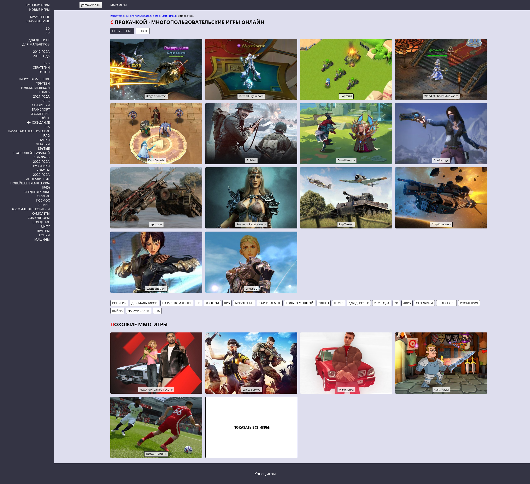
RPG (47, 63)
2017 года (41, 51)
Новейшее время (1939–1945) (30, 185)
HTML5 (44, 92)
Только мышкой (35, 88)
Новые (142, 31)
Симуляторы (39, 218)
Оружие (43, 196)
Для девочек (39, 40)
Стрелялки (41, 105)
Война (44, 118)
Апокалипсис (38, 179)
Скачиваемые (38, 21)
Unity (45, 226)
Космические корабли (30, 209)
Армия (44, 205)
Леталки (43, 144)
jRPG (46, 135)
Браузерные (40, 17)
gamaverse (117, 16)
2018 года (41, 56)
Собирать (42, 157)
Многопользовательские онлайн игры (151, 16)
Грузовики (40, 166)
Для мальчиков (36, 44)
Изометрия (40, 114)
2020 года (41, 161)
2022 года (41, 174)
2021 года (41, 96)
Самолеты (41, 213)
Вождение (41, 222)
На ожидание (38, 122)
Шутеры (43, 231)
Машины (42, 239)
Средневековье (37, 192)
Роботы (43, 170)
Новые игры (39, 9)
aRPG (46, 101)
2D (48, 28)
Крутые (44, 148)
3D (48, 33)
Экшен (44, 72)
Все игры (119, 303)
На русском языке (34, 79)
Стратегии (41, 67)
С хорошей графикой (31, 153)
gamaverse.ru (90, 5)
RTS (47, 127)
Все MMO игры (38, 5)
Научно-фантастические (29, 131)
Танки (45, 140)
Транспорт (41, 109)
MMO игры (118, 5)
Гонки (44, 235)
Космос (43, 200)
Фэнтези (43, 83)
